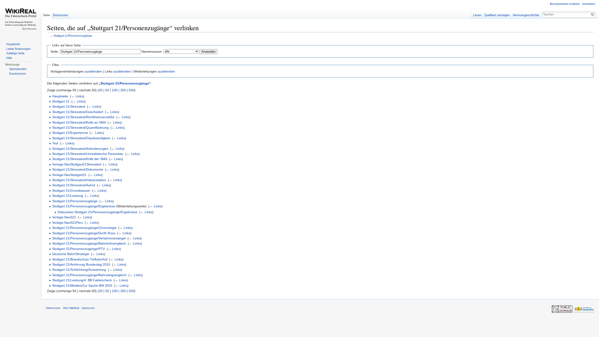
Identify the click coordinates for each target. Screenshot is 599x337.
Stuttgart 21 (60, 101)
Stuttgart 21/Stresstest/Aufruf (73, 185)
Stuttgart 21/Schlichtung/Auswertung (79, 269)
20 (100, 90)
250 (123, 90)
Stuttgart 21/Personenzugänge (72, 35)
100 (114, 90)
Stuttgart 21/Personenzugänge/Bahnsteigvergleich (89, 275)
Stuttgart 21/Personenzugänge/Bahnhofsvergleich (89, 243)
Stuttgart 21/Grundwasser (71, 190)
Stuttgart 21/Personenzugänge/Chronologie (84, 228)
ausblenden (93, 71)
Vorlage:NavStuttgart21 (69, 175)
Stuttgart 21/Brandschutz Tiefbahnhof (79, 259)
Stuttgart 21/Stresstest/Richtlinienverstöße (83, 117)
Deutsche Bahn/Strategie (70, 254)
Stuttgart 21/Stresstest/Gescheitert (77, 112)
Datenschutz (53, 308)
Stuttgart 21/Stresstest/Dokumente (77, 169)
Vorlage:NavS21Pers (67, 222)
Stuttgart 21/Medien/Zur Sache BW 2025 (82, 285)
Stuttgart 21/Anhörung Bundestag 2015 (81, 264)
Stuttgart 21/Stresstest (68, 106)
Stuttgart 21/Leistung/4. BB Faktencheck (82, 280)
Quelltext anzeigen (497, 15)
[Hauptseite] (20, 18)
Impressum (88, 308)
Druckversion (17, 73)
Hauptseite (60, 96)
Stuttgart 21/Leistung (67, 196)
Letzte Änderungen (18, 49)
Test (55, 143)
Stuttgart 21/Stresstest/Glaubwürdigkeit (81, 138)
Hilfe (9, 58)
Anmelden (588, 4)
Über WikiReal (71, 308)
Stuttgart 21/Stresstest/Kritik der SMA (79, 159)
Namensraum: (152, 51)
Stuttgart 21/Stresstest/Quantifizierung (80, 127)
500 (131, 90)
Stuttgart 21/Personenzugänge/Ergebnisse (83, 206)
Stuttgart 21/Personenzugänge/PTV (78, 249)
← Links (77, 96)
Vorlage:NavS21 (64, 217)
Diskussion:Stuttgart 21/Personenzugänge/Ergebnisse (97, 212)
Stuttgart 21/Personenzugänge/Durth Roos (83, 233)
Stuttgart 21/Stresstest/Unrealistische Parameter (88, 154)
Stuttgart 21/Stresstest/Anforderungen (80, 148)
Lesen (477, 15)
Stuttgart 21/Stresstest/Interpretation (79, 180)
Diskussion (60, 15)
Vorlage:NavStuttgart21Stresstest (76, 164)
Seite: (55, 51)
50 (107, 90)
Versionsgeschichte (526, 15)
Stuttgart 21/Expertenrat (70, 133)
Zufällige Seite (15, 53)
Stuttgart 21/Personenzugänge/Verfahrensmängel (89, 238)
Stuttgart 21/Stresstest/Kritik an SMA (79, 122)
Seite (46, 15)
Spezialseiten (17, 69)
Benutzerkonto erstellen (565, 4)
